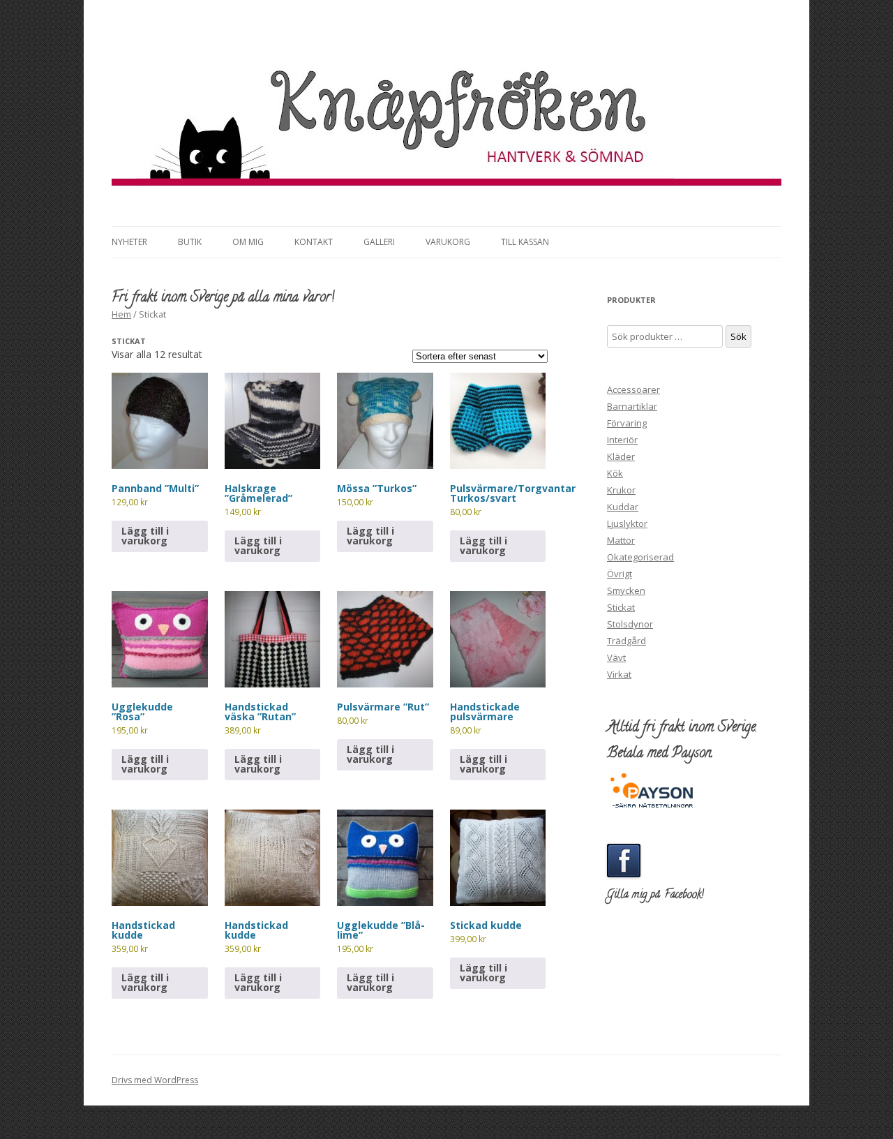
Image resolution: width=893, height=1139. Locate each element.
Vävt (616, 657)
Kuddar (622, 506)
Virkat (619, 674)
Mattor (621, 540)
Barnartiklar (632, 406)
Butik (190, 242)
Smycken (626, 590)
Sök (738, 336)
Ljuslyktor (627, 523)
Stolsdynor (630, 624)
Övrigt (619, 573)
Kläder (621, 456)
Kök (615, 473)
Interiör (622, 439)
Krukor (621, 490)
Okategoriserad (640, 557)
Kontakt (313, 242)
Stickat (621, 607)
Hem (121, 314)
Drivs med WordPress (155, 1080)
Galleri (379, 242)
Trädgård (626, 640)
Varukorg (448, 242)
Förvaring (627, 423)
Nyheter (129, 242)
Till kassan (525, 242)
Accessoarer (633, 389)
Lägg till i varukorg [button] (145, 535)
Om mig (248, 242)
